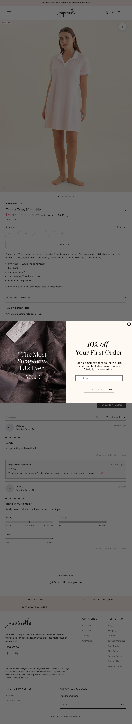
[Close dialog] (129, 324)
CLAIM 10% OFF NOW (99, 389)
